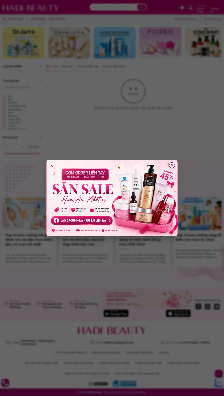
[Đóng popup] (172, 165)
